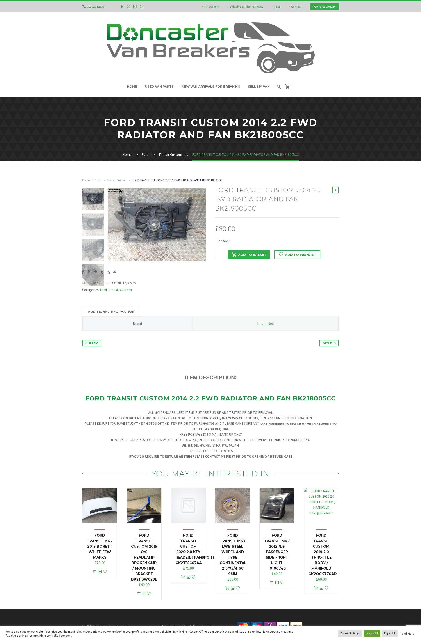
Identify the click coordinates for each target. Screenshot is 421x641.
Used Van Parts (159, 87)
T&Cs (277, 7)
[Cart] (289, 86)
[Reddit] (114, 272)
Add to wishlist (300, 255)
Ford (98, 180)
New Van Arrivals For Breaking (211, 87)
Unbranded (265, 323)
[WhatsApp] (141, 6)
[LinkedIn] (108, 272)
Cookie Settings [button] (350, 633)
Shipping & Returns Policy (246, 7)
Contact (296, 7)
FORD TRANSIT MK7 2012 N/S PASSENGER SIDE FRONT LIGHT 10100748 (277, 551)
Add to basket (252, 255)
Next (327, 343)
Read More (407, 634)
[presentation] (113, 224)
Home (132, 87)
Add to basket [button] (94, 571)
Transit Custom (117, 180)
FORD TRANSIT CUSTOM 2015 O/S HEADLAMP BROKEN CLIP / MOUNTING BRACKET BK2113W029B (144, 557)
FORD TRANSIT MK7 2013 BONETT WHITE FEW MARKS (100, 546)
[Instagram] (135, 6)
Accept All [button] (372, 633)
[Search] (278, 86)
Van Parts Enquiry (324, 7)
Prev (93, 343)
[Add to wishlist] (105, 571)
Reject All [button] (389, 633)
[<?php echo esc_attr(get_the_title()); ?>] (100, 571)
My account (211, 7)
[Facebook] (122, 6)
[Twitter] (128, 6)
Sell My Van (259, 87)
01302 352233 (95, 7)
